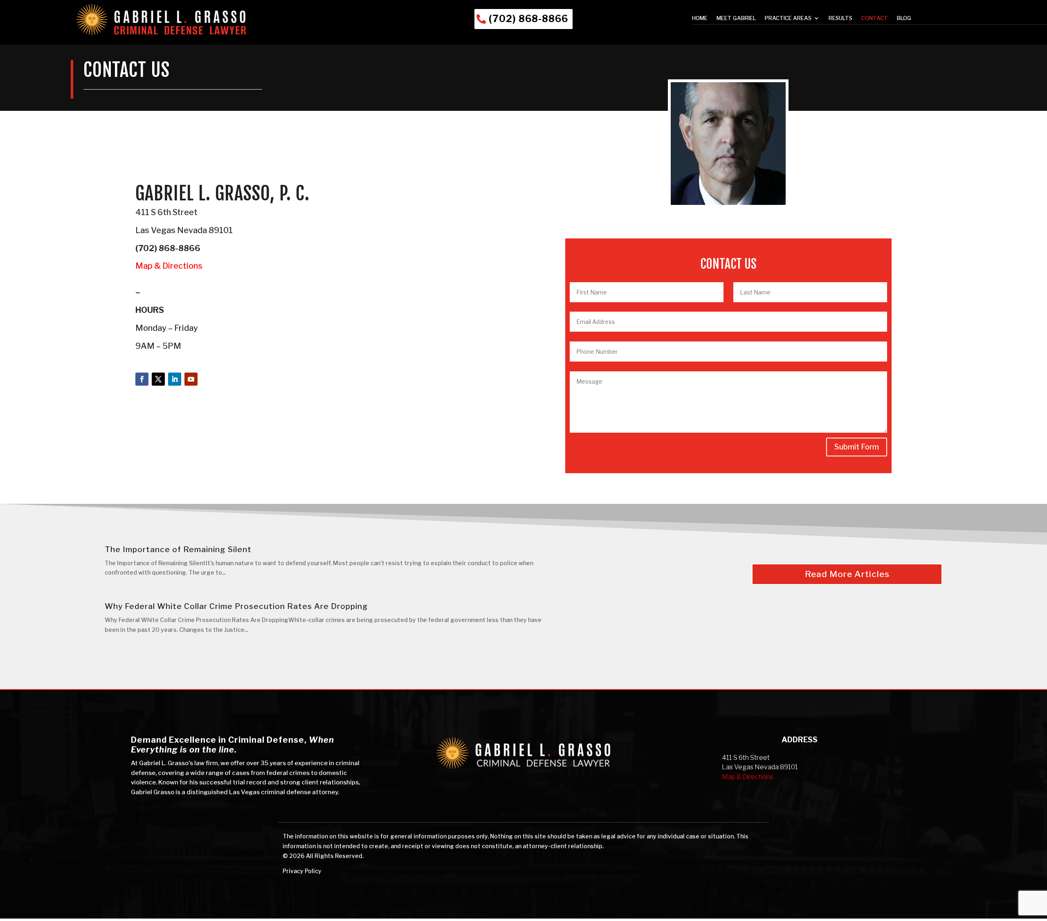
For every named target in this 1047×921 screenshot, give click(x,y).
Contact (874, 18)
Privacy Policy (302, 870)
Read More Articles (847, 574)
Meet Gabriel (736, 18)
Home (700, 18)
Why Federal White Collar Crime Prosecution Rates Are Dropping (236, 606)
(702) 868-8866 (528, 19)
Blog (904, 18)
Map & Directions (168, 266)
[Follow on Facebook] (141, 379)
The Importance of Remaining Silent (178, 549)
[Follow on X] (158, 379)
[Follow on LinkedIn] (174, 379)
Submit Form (856, 447)
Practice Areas (788, 18)
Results (840, 18)
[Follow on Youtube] (191, 379)
